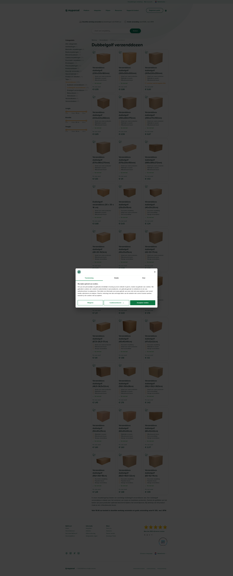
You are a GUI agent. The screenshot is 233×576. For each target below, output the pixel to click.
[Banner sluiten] (154, 272)
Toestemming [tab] (89, 278)
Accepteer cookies (143, 302)
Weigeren (90, 302)
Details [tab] (116, 278)
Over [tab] (143, 278)
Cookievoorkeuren (115, 302)
